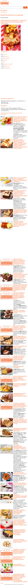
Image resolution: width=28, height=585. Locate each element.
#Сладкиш (3, 12)
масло (5, 54)
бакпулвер (6, 58)
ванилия (7, 66)
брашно (6, 56)
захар (5, 60)
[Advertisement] (14, 84)
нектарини (7, 68)
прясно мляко (9, 64)
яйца (3, 62)
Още (1, 583)
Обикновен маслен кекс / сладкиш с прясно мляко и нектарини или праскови (14, 22)
